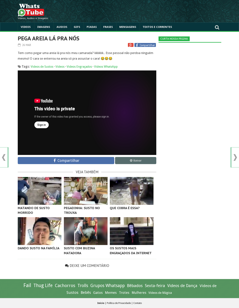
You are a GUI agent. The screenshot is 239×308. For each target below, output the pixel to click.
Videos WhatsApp (106, 66)
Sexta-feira (155, 285)
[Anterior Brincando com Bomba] (4, 157)
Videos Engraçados (79, 66)
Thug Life (43, 285)
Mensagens (127, 27)
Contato (137, 303)
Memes (111, 292)
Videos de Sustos (42, 66)
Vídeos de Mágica (160, 293)
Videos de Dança (182, 285)
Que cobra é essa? (125, 208)
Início (100, 303)
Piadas (92, 27)
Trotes (124, 293)
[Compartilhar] (137, 45)
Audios (62, 27)
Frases (108, 27)
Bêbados (135, 285)
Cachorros (65, 285)
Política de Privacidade (119, 303)
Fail (27, 285)
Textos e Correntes (157, 27)
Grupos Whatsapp (107, 285)
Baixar (137, 160)
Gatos (98, 292)
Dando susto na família (38, 248)
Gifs (77, 27)
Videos (26, 27)
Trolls (82, 285)
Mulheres (139, 293)
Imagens (43, 27)
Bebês (86, 292)
